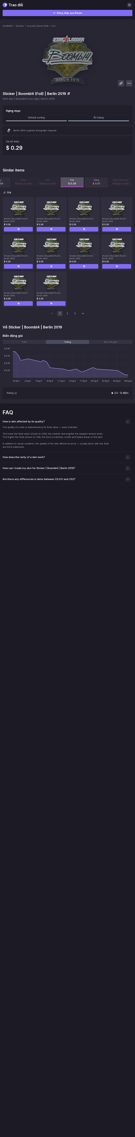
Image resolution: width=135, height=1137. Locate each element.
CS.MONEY (8, 26)
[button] (18, 229)
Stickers (20, 26)
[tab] (24, 342)
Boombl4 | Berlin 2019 (37, 26)
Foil (53, 26)
